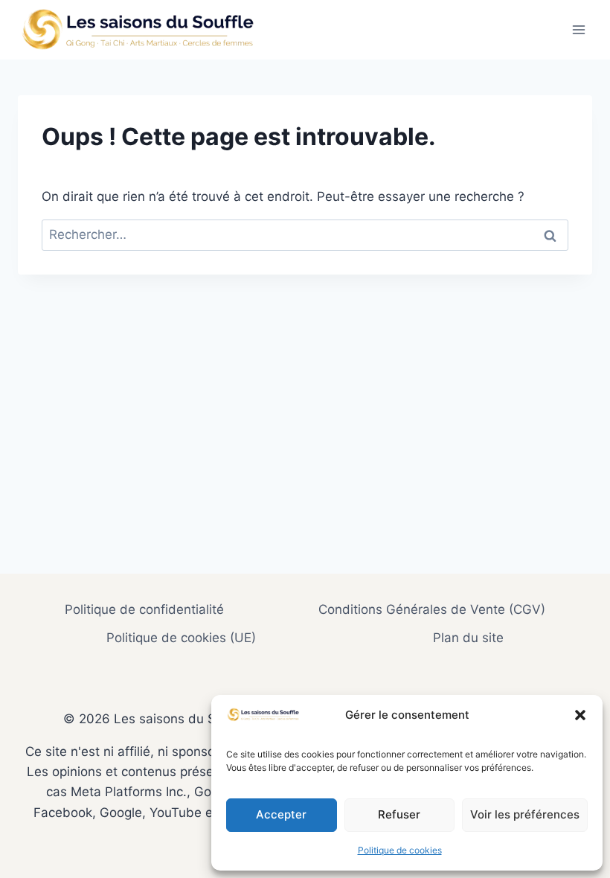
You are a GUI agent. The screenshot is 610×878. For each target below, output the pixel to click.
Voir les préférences (525, 814)
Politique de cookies (400, 850)
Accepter (281, 814)
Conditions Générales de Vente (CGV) (431, 609)
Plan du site (468, 637)
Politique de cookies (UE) (181, 637)
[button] (580, 715)
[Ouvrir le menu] (578, 29)
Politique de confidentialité (144, 609)
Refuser (399, 814)
